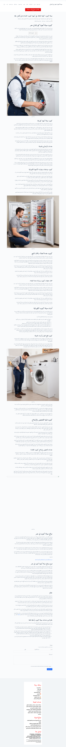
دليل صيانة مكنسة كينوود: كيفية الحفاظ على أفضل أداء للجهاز (43, 559)
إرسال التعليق (49, 669)
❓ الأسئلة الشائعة (37, 692)
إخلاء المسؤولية (38, 4)
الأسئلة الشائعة (30, 4)
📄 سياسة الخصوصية (37, 695)
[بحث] (4, 4)
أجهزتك (19, 614)
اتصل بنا (34, 4)
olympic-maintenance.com (34, 738)
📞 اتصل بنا (39, 690)
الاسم (51, 649)
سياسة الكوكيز (15, 4)
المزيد (7, 4)
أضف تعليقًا (50, 654)
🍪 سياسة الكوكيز (37, 697)
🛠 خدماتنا (39, 689)
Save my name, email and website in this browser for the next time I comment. (41, 666)
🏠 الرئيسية (39, 687)
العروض (24, 4)
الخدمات (27, 4)
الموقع (25, 649)
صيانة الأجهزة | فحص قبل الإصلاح (56, 4)
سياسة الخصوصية (20, 4)
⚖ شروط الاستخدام (37, 698)
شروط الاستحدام (11, 4)
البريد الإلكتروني (36, 649)
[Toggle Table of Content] (35, 33)
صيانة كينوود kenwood (38, 21)
